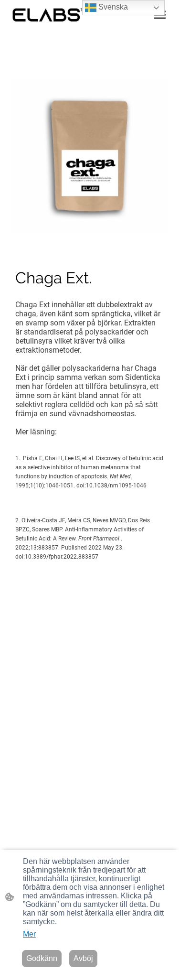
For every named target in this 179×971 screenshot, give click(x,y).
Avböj (83, 958)
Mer (29, 934)
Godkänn (41, 958)
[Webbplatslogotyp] (48, 15)
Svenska (112, 7)
